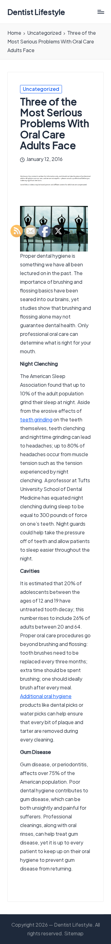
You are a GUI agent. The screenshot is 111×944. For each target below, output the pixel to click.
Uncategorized (41, 89)
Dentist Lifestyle (36, 12)
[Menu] (100, 12)
